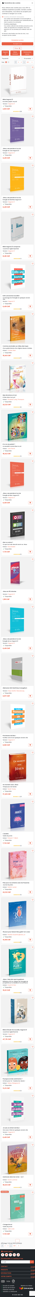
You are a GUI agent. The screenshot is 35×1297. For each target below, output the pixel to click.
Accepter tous (17, 44)
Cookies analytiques (10, 24)
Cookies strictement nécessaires (14, 17)
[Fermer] (32, 3)
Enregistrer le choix (18, 40)
